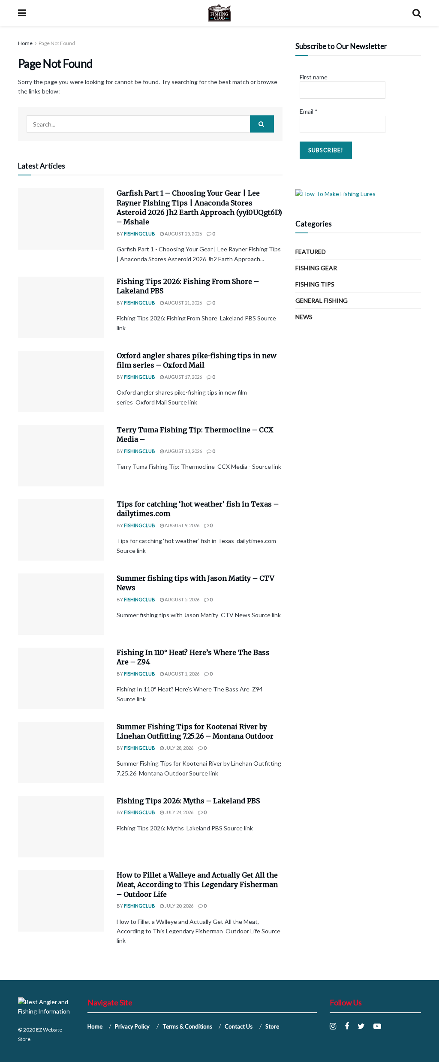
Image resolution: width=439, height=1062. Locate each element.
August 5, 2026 (181, 599)
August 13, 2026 (183, 451)
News (304, 316)
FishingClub (139, 233)
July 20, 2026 (178, 905)
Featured (310, 251)
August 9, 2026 (181, 525)
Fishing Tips (314, 284)
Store (272, 1026)
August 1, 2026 (181, 673)
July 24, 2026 (178, 812)
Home (25, 43)
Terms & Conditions (187, 1026)
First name (314, 77)
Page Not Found (57, 43)
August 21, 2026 (183, 302)
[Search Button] (262, 124)
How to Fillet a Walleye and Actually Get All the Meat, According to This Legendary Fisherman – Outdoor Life (197, 885)
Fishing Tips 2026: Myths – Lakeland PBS (188, 800)
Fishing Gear (316, 268)
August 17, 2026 (183, 377)
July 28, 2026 (178, 748)
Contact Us (239, 1026)
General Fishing (321, 300)
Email (309, 111)
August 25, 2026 (183, 233)
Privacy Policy (132, 1026)
